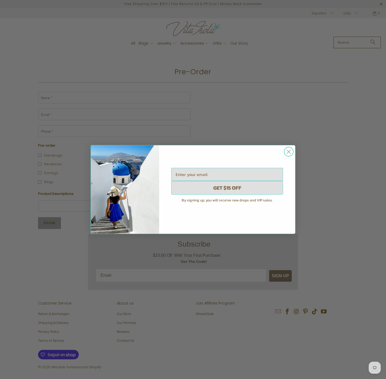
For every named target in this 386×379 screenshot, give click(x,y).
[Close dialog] (288, 151)
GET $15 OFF (227, 188)
